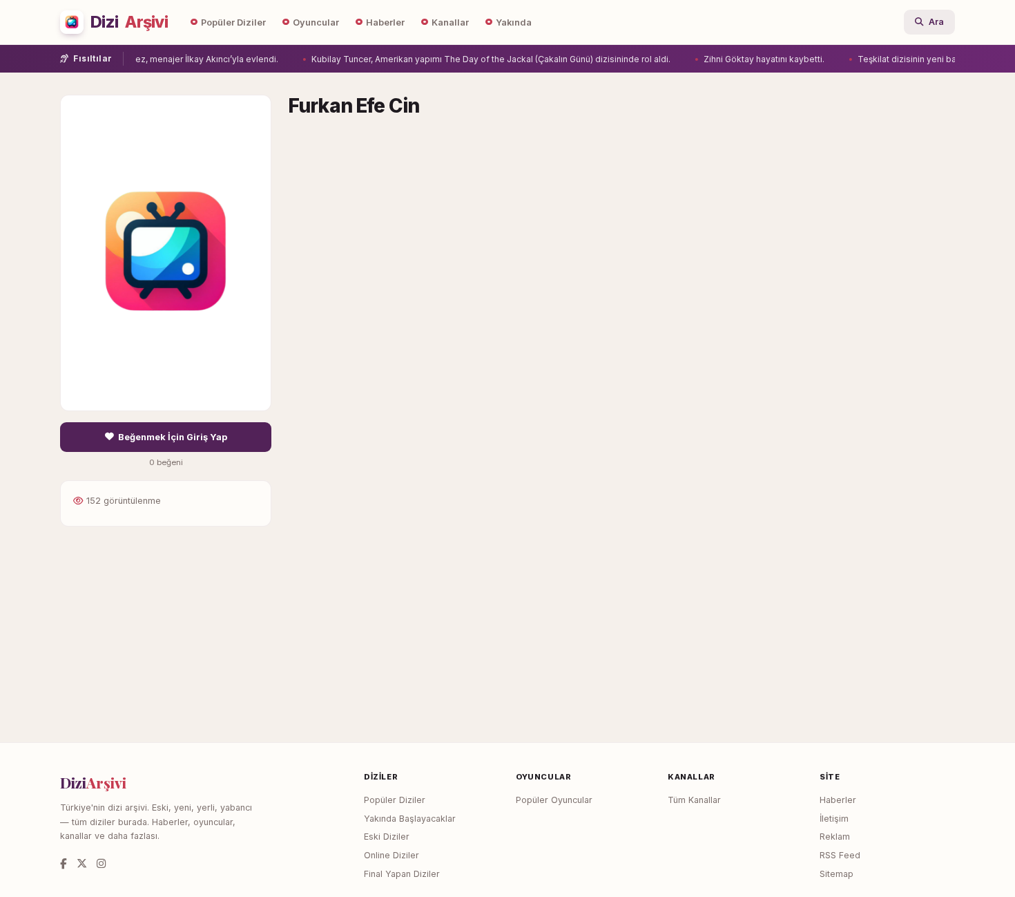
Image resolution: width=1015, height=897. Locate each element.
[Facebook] (63, 863)
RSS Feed (840, 855)
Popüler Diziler (233, 22)
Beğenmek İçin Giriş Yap (172, 437)
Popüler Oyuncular (554, 800)
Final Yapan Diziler (402, 874)
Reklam (835, 836)
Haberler (385, 22)
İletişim (834, 818)
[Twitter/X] (82, 863)
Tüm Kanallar (694, 800)
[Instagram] (101, 863)
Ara (936, 22)
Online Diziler (391, 855)
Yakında (514, 22)
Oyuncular (316, 22)
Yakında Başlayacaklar (410, 818)
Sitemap (836, 874)
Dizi (129, 22)
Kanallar (450, 22)
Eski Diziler (386, 836)
